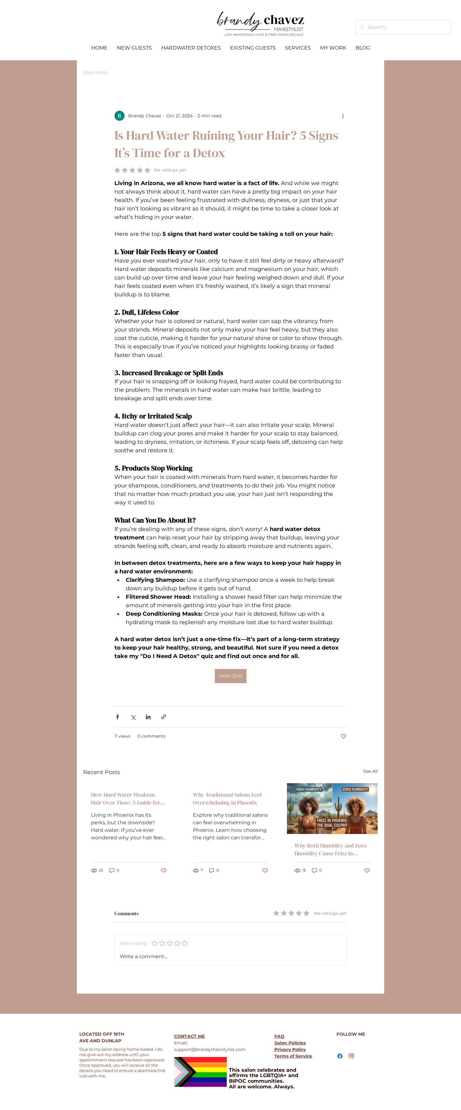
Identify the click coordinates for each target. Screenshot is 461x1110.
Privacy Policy (290, 1049)
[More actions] (343, 115)
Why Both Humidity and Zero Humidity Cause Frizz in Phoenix (330, 849)
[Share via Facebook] (117, 717)
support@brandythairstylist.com (210, 1049)
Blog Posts (95, 72)
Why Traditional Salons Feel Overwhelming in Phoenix (227, 798)
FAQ (279, 1036)
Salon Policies (290, 1043)
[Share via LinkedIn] (148, 717)
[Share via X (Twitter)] (133, 717)
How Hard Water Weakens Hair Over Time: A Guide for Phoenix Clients (125, 798)
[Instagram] (351, 1056)
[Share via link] (164, 717)
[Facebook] (339, 1056)
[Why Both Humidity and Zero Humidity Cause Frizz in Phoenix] (332, 808)
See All (370, 771)
